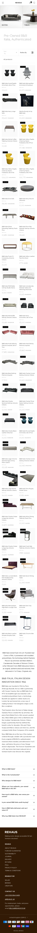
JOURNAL (8, 856)
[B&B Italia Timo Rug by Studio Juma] (27, 478)
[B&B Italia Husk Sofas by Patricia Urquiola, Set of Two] (10, 333)
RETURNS (8, 862)
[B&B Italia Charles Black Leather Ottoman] (10, 420)
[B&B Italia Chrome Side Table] (27, 623)
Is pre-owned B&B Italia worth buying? (15, 802)
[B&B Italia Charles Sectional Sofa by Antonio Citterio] (10, 391)
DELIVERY (8, 859)
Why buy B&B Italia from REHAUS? (14, 816)
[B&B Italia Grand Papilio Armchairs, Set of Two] (10, 73)
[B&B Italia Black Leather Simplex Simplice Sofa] (10, 623)
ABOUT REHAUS (10, 848)
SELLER (7, 880)
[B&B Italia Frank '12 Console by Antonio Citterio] (10, 246)
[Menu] (3, 3)
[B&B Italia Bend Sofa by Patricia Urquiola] (10, 363)
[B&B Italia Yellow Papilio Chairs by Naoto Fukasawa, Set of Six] (10, 158)
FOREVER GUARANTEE (13, 851)
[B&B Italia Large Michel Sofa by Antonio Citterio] (10, 478)
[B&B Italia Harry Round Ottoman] (27, 188)
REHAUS (18, 3)
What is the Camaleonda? (11, 775)
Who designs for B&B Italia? (11, 781)
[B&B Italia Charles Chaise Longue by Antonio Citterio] (10, 506)
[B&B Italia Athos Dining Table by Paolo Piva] (27, 506)
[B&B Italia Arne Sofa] (10, 188)
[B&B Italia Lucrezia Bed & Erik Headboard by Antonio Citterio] (10, 565)
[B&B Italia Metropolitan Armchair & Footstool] (27, 73)
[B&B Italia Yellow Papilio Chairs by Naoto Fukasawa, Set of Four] (27, 129)
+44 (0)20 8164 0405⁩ (12, 895)
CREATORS (9, 886)
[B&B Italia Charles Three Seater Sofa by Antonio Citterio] (27, 391)
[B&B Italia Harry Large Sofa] (10, 101)
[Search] (34, 3)
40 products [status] (7, 59)
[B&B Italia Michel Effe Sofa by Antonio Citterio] (10, 305)
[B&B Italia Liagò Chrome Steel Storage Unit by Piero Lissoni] (10, 448)
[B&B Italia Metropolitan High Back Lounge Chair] (10, 595)
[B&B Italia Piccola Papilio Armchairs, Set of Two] (27, 420)
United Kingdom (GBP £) (17, 917)
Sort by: (5, 52)
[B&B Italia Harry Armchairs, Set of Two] (27, 305)
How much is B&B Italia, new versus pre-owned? (16, 795)
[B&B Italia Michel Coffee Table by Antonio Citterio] (10, 129)
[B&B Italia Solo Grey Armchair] (27, 595)
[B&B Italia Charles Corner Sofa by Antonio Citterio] (27, 363)
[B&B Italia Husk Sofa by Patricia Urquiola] (27, 333)
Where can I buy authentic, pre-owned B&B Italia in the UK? (15, 787)
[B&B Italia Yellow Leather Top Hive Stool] (27, 246)
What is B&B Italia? (8, 769)
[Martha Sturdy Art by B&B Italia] (27, 101)
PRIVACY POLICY (11, 868)
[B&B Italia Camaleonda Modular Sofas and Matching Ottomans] (27, 276)
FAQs (7, 865)
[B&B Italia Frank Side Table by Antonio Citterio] (27, 536)
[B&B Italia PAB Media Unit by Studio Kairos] (10, 276)
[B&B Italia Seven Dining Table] (27, 565)
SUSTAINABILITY (10, 854)
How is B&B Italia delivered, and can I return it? (15, 809)
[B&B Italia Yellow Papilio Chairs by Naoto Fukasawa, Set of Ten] (27, 158)
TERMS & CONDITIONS (13, 870)
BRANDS (8, 883)
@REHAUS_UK (10, 899)
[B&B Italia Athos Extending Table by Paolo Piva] (10, 216)
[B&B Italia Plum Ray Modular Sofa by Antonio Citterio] (27, 216)
